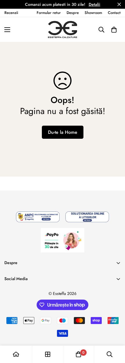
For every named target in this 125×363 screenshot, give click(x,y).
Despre (73, 12)
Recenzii (11, 12)
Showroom (93, 12)
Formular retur (49, 12)
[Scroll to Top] (114, 332)
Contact (114, 12)
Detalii (94, 4)
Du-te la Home (62, 132)
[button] (114, 29)
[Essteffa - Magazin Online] (62, 29)
